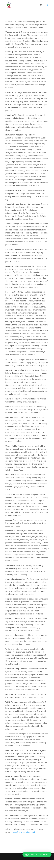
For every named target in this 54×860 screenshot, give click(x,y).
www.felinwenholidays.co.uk (24, 832)
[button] (36, 854)
